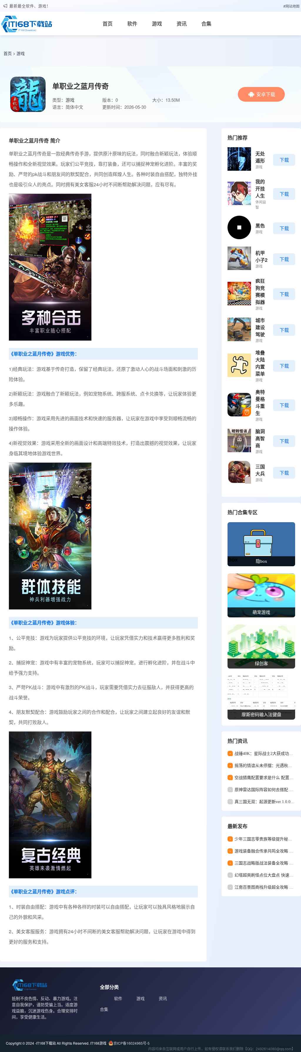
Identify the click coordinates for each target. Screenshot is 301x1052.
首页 (108, 23)
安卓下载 (265, 94)
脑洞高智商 (260, 438)
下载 (284, 159)
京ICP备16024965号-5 (131, 1043)
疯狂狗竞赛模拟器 (260, 291)
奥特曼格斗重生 (260, 402)
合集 (206, 23)
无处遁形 (260, 157)
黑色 (260, 225)
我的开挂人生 (260, 188)
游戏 (157, 23)
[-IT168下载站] (26, 25)
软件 (132, 23)
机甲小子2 (261, 256)
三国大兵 (260, 470)
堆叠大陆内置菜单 (260, 363)
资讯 (182, 23)
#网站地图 (291, 6)
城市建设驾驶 (260, 327)
